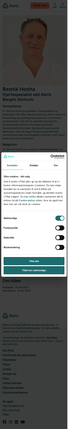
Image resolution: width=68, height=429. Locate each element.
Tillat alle (34, 261)
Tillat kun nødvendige (34, 270)
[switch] (59, 227)
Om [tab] (56, 165)
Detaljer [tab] (34, 165)
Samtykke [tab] (12, 165)
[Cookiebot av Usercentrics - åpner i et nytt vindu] (50, 157)
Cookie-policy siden (30, 200)
